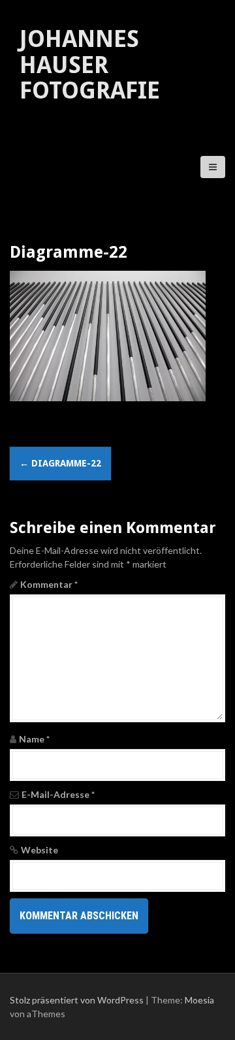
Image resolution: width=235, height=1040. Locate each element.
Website (39, 849)
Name (34, 738)
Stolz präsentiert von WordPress (77, 999)
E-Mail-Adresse (58, 794)
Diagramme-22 (60, 463)
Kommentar (49, 584)
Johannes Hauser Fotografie (90, 64)
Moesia (199, 999)
